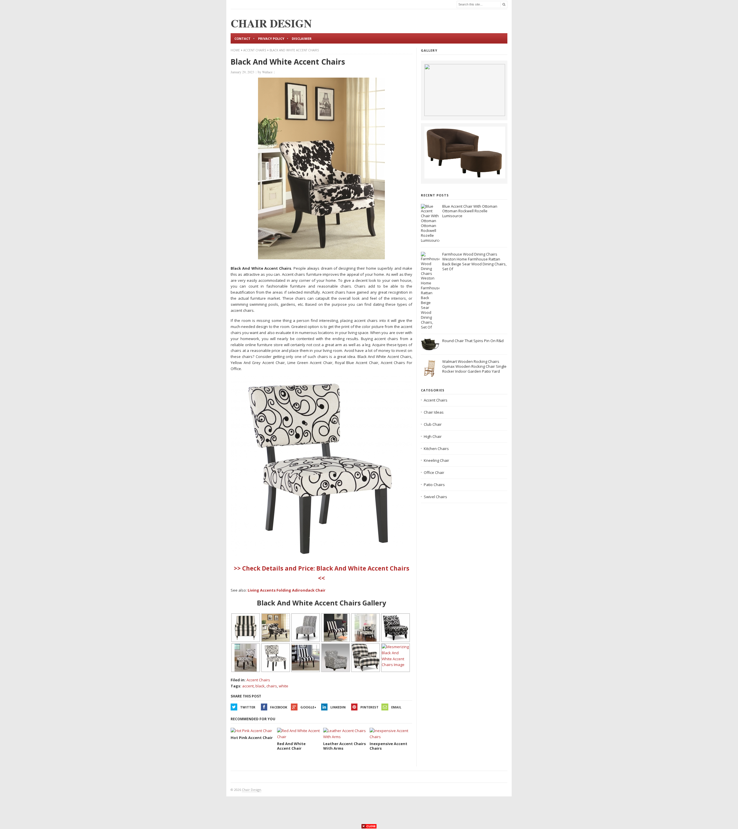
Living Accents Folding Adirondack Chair (286, 590)
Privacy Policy (271, 38)
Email (396, 707)
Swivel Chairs (435, 496)
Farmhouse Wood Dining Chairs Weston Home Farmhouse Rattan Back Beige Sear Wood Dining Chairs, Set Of (474, 261)
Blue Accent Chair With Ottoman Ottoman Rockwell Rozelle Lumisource (469, 211)
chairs (271, 686)
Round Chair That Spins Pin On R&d (473, 340)
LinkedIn (338, 707)
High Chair (433, 436)
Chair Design (251, 789)
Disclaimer (302, 38)
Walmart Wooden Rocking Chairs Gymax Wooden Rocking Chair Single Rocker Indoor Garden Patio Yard (474, 366)
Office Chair (434, 472)
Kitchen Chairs (436, 448)
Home (235, 50)
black (260, 686)
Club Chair (433, 424)
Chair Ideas (434, 412)
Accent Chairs (254, 50)
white (283, 686)
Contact (242, 38)
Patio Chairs (434, 484)
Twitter (247, 707)
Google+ (308, 707)
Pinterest (369, 707)
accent (248, 686)
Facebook (278, 707)
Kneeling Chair (436, 460)
